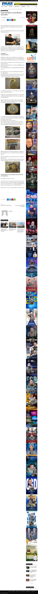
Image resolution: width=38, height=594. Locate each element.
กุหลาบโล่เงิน (17, 591)
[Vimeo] (35, 0)
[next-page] (3, 234)
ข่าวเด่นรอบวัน (33, 591)
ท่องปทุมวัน (13, 591)
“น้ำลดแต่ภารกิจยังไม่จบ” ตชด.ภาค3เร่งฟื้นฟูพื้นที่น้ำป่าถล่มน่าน (33, 580)
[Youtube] (36, 0)
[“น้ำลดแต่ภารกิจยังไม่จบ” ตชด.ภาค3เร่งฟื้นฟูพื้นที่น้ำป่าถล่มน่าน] (27, 580)
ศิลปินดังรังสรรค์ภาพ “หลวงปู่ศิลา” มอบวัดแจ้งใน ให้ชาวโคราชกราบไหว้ (12, 229)
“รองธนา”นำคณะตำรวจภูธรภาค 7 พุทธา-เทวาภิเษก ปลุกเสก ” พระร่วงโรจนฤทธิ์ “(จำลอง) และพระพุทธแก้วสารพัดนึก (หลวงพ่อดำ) (21, 230)
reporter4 (4, 17)
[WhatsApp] (15, 20)
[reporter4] (1, 17)
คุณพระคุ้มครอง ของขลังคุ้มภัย (7, 9)
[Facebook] (31, 0)
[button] (36, 6)
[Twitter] (34, 0)
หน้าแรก (10, 591)
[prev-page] (1, 234)
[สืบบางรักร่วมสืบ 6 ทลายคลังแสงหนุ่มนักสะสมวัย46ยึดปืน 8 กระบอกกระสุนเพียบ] (27, 575)
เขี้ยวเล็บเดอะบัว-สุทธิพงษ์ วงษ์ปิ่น (6, 205)
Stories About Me (22, 591)
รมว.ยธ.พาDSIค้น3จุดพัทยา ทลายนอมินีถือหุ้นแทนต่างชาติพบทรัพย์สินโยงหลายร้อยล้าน (33, 571)
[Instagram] (32, 0)
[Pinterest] (12, 20)
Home (1, 9)
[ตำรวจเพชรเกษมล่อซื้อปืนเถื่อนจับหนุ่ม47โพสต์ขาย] (27, 567)
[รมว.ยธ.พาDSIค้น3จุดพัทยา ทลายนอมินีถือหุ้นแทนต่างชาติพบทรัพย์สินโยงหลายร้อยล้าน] (27, 571)
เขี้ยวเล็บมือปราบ (28, 591)
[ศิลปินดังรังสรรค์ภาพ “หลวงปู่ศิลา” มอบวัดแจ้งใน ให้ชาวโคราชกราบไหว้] (12, 225)
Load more (31, 583)
